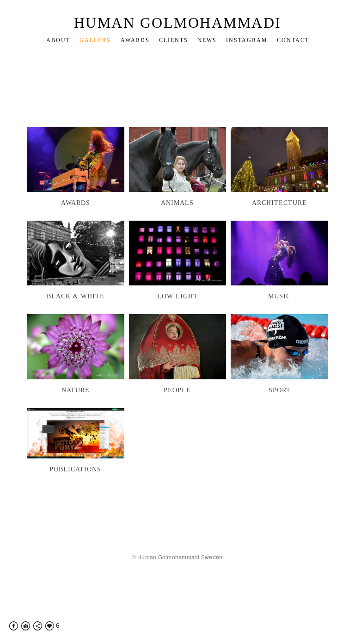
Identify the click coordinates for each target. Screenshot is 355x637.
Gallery (95, 40)
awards (135, 40)
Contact (293, 40)
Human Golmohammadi (178, 22)
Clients (173, 40)
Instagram (247, 40)
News (207, 40)
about (58, 40)
